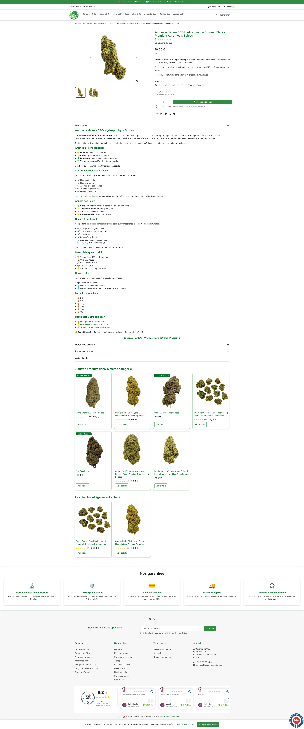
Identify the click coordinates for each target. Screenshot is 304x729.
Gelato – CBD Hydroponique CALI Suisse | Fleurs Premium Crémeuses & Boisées (132, 474)
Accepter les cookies (208, 724)
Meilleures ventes (82, 661)
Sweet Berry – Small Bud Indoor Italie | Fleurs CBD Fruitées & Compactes (211, 414)
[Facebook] (150, 619)
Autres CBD (178, 14)
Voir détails (83, 424)
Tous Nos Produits (83, 672)
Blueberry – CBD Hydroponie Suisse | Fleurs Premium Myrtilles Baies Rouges (171, 472)
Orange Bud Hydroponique (92, 321)
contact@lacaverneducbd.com (209, 665)
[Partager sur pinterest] (174, 114)
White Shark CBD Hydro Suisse (90, 413)
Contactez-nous (121, 676)
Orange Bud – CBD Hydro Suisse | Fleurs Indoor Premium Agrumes (130, 414)
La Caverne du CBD (164, 43)
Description (81, 125)
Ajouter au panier (202, 102)
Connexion (158, 653)
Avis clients (81, 358)
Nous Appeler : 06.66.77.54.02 (83, 6)
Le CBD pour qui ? (83, 649)
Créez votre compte (162, 657)
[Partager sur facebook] (166, 114)
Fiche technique (84, 351)
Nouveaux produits (83, 657)
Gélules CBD (165, 14)
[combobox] (225, 14)
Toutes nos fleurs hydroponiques (95, 327)
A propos (118, 661)
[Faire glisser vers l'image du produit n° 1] (80, 92)
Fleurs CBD (117, 14)
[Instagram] (154, 619)
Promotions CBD (82, 653)
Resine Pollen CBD (133, 14)
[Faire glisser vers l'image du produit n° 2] (93, 92)
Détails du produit (85, 344)
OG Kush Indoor (83, 471)
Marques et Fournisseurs (86, 664)
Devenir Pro (119, 668)
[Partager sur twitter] (170, 114)
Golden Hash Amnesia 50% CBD (94, 324)
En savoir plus (187, 724)
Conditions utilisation (123, 657)
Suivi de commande (162, 649)
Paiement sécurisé (122, 664)
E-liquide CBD (150, 14)
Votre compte (159, 643)
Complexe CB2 (89, 14)
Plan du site (119, 680)
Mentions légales (121, 653)
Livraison (118, 649)
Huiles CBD (104, 14)
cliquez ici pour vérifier (172, 716)
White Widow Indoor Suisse (166, 413)
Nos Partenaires (121, 672)
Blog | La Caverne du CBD (87, 668)
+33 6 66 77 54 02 (204, 662)
